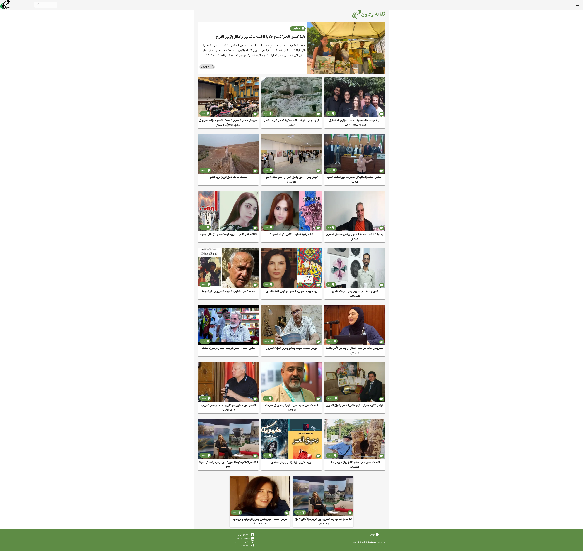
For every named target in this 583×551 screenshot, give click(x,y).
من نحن (372, 534)
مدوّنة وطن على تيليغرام (242, 545)
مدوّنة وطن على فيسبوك (242, 534)
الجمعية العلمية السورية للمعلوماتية (364, 542)
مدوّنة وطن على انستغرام (242, 541)
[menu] (577, 4)
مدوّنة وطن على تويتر (243, 538)
